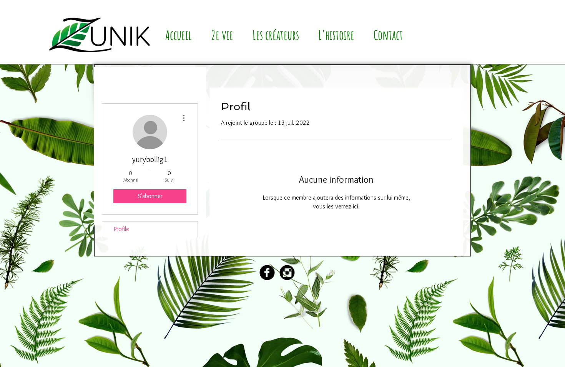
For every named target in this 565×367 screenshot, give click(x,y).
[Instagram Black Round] (287, 272)
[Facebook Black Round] (267, 272)
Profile (121, 229)
